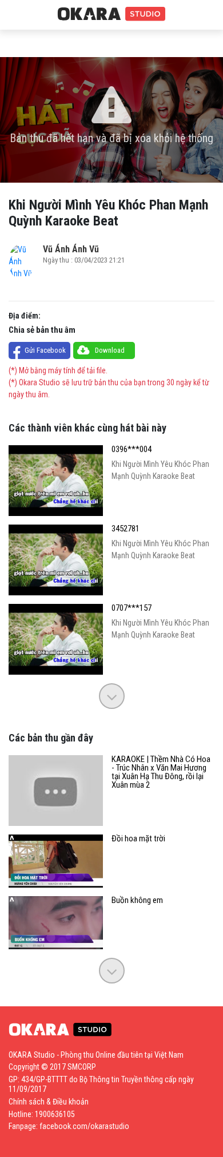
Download (110, 350)
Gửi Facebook (45, 350)
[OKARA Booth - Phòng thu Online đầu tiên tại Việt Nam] (111, 14)
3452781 (126, 529)
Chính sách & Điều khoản (49, 1101)
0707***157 (132, 608)
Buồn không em (137, 900)
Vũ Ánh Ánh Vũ (71, 249)
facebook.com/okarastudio (84, 1126)
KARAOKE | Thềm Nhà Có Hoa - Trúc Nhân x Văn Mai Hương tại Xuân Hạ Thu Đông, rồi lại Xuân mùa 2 (161, 772)
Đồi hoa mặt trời (138, 839)
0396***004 (132, 449)
